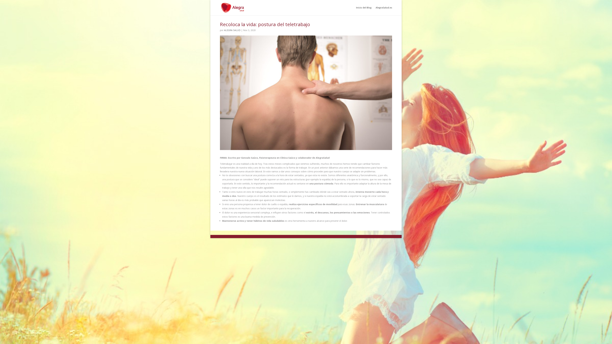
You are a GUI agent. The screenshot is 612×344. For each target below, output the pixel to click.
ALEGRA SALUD (232, 30)
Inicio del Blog (364, 8)
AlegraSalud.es (384, 8)
